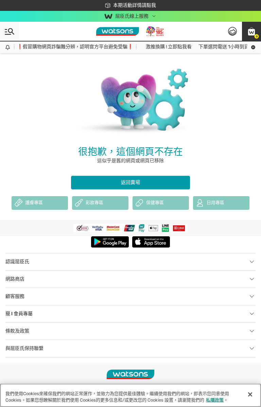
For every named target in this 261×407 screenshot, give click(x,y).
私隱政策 (215, 400)
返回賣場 (130, 182)
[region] (130, 395)
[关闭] (250, 394)
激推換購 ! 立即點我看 (166, 47)
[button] (251, 31)
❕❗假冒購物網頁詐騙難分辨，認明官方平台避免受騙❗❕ (72, 47)
